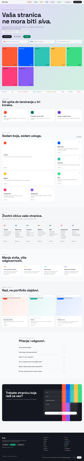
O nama (52, 2)
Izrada (66, 439)
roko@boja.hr (20, 444)
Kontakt (59, 2)
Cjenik (41, 2)
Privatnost (46, 450)
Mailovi (66, 444)
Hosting (67, 443)
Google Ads (67, 448)
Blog (47, 2)
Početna (29, 2)
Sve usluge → (79, 136)
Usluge (35, 2)
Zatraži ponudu (77, 2)
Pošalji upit (60, 413)
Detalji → (6, 241)
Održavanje (67, 450)
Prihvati (79, 457)
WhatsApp (27, 36)
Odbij (74, 457)
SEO (66, 446)
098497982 (17, 36)
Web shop (67, 441)
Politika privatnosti (66, 457)
